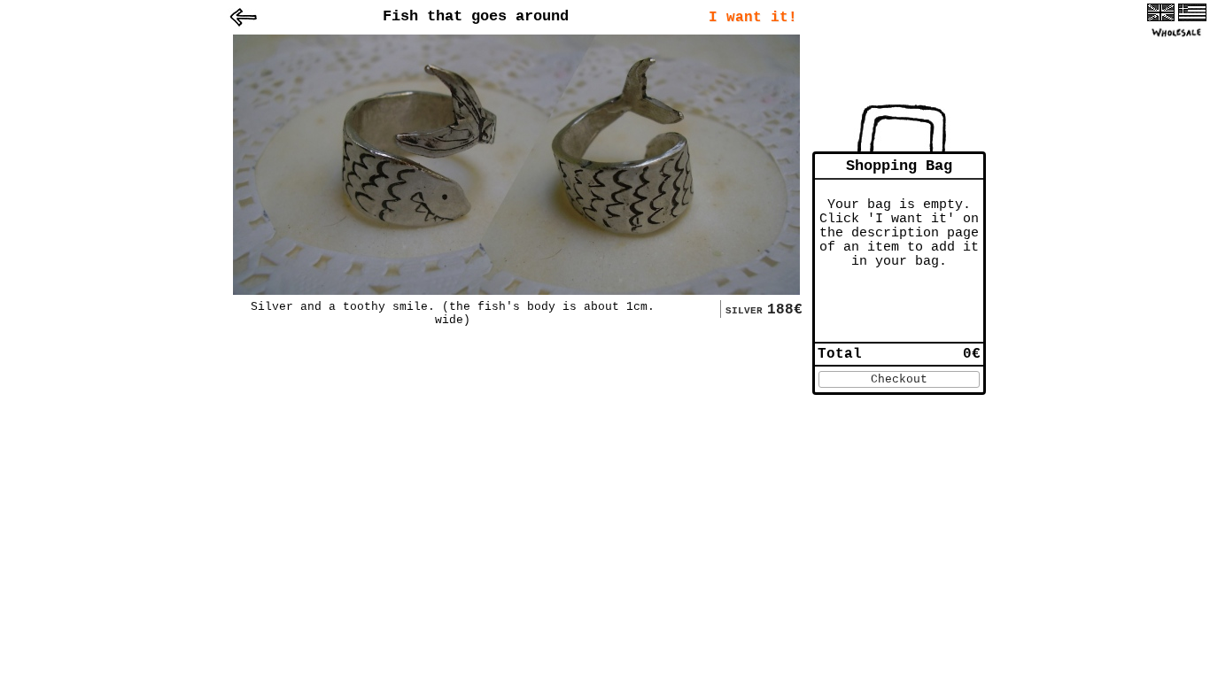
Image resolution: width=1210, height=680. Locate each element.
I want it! (753, 18)
